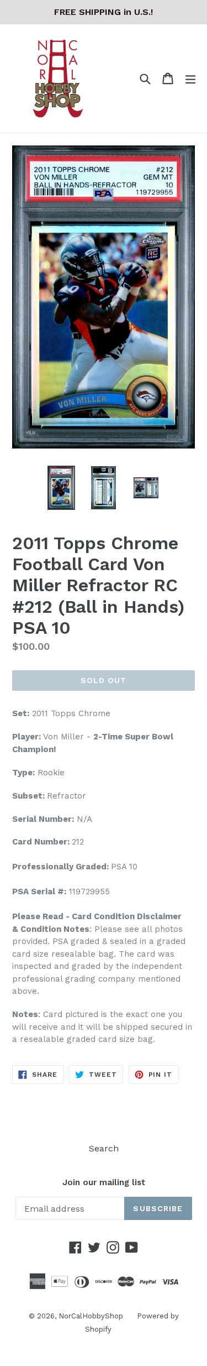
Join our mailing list (103, 1182)
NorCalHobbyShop (91, 1316)
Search (104, 1148)
